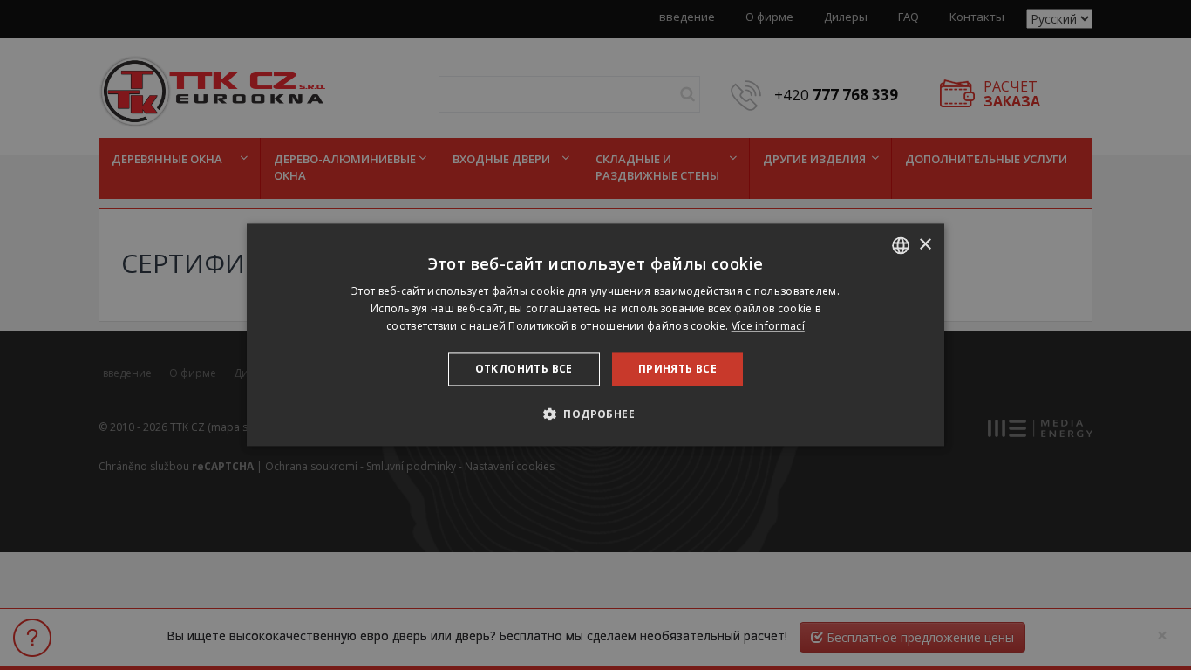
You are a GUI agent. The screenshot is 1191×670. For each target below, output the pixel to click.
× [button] (924, 244)
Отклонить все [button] (524, 368)
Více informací (768, 325)
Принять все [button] (677, 368)
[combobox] (900, 245)
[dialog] (595, 334)
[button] (595, 414)
